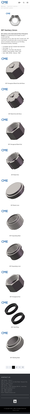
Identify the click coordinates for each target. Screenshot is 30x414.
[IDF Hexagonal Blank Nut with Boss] (15, 71)
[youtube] (15, 401)
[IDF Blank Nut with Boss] (15, 101)
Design (14, 410)
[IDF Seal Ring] (15, 315)
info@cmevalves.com (10, 392)
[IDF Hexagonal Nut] (15, 284)
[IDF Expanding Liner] (15, 254)
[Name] (4, 2)
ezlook (18, 410)
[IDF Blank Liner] (15, 193)
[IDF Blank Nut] (15, 162)
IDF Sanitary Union (7, 8)
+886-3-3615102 (8, 389)
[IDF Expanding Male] (15, 223)
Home (4, 6)
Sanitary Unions (12, 6)
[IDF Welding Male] (15, 345)
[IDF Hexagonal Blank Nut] (15, 132)
